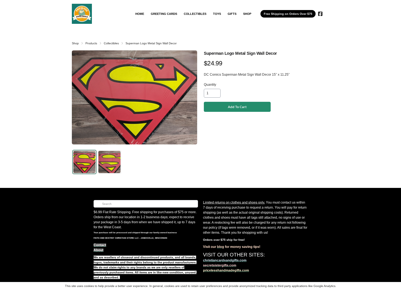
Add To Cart (237, 107)
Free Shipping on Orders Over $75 (288, 13)
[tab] (84, 162)
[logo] (82, 14)
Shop (75, 43)
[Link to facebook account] (320, 13)
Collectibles (111, 43)
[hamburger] (97, 8)
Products (91, 43)
